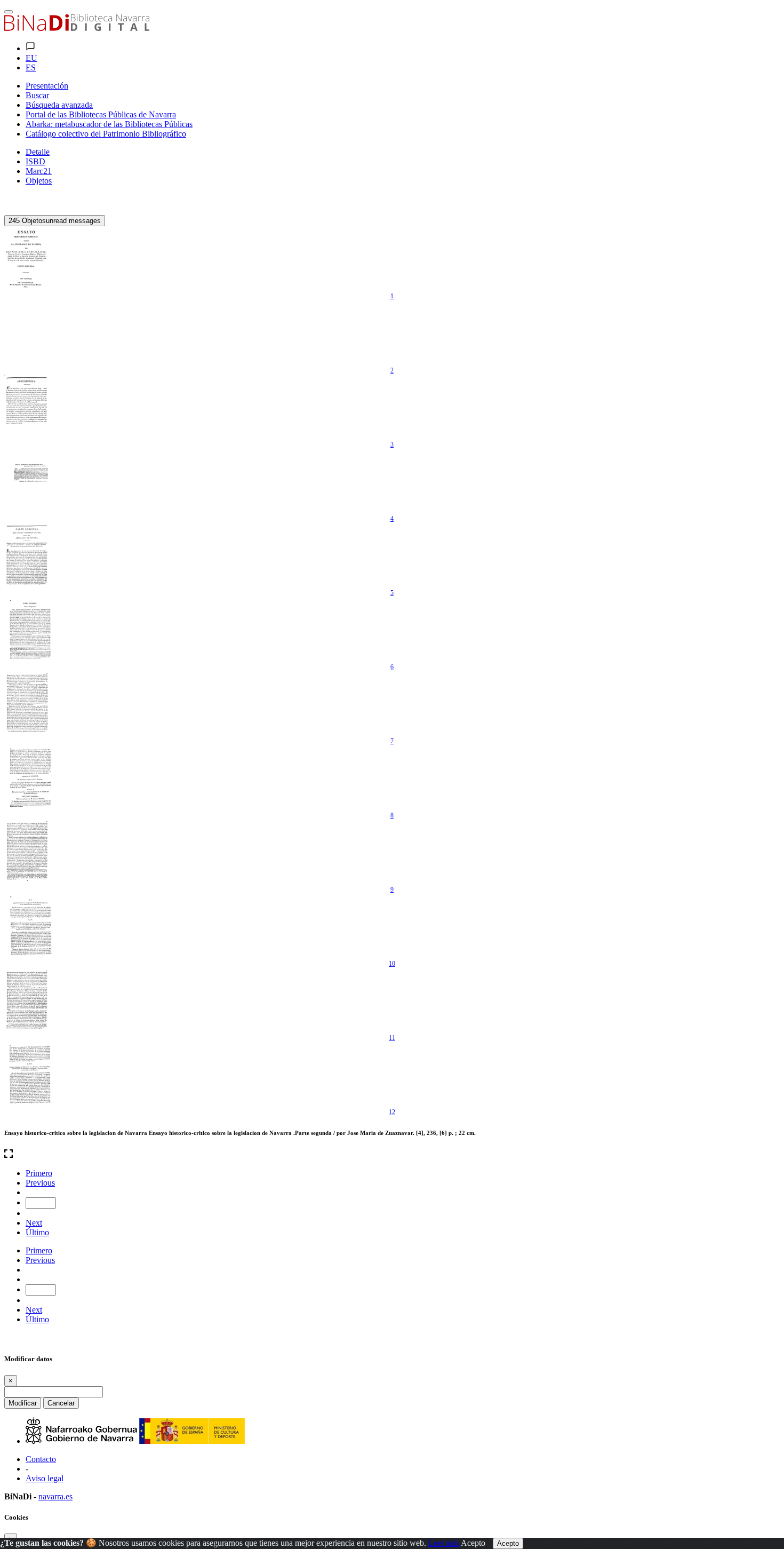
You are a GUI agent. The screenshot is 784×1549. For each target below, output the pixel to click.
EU (31, 57)
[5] (28, 555)
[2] (28, 332)
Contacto (41, 1459)
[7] (28, 703)
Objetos (39, 180)
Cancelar (61, 1403)
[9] (28, 852)
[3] (28, 407)
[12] (28, 1074)
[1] (28, 258)
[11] (28, 1000)
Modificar (23, 1403)
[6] (28, 629)
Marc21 (39, 171)
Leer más (443, 1542)
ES (31, 67)
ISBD (35, 161)
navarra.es (55, 1496)
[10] (28, 926)
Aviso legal (44, 1478)
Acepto (473, 1542)
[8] (28, 777)
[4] (28, 481)
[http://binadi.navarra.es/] (76, 28)
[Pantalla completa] (392, 1154)
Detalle (38, 151)
